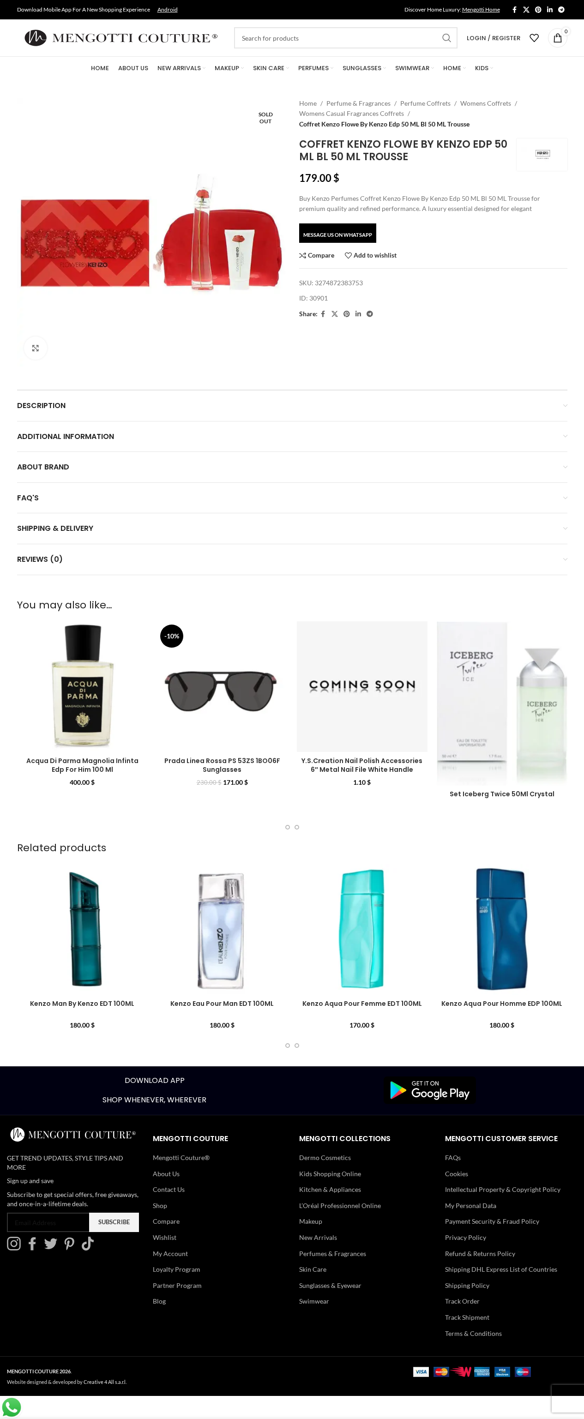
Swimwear (314, 1301)
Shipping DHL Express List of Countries (501, 1269)
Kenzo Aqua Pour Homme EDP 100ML (501, 1003)
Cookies (456, 1174)
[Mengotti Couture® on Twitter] (53, 1248)
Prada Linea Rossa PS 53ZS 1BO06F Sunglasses (222, 765)
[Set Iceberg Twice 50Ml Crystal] (502, 703)
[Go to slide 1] (287, 827)
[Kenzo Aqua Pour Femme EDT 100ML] (362, 929)
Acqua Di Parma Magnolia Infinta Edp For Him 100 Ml (82, 765)
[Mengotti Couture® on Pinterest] (71, 1248)
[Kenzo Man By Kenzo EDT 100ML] (82, 929)
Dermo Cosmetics (325, 1157)
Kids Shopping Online (330, 1174)
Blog (159, 1301)
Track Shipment (467, 1317)
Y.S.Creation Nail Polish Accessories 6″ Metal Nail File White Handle (361, 765)
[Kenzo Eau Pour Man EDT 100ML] (222, 929)
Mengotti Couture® (181, 1157)
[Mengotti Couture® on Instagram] (16, 1248)
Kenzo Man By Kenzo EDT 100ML (82, 1003)
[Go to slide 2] (297, 827)
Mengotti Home (481, 9)
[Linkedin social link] (549, 10)
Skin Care (312, 1269)
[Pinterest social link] (538, 10)
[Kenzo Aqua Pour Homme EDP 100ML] (502, 929)
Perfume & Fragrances (358, 103)
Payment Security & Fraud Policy (492, 1221)
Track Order (462, 1301)
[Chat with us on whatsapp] (11, 1406)
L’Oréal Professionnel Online (340, 1205)
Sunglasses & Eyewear (330, 1285)
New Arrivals (318, 1237)
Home (308, 103)
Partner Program (177, 1285)
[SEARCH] (447, 37)
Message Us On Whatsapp (337, 235)
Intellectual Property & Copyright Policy (502, 1189)
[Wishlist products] (534, 38)
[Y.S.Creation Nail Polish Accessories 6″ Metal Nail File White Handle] (362, 686)
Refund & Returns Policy (480, 1253)
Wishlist (164, 1237)
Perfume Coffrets (425, 103)
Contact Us (169, 1189)
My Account (170, 1253)
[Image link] (430, 1090)
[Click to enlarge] (35, 348)
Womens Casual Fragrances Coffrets (351, 113)
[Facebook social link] (514, 10)
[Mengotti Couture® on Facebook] (34, 1248)
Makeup (310, 1221)
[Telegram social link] (561, 10)
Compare (166, 1221)
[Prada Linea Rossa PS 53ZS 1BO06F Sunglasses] (222, 686)
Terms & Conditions (473, 1333)
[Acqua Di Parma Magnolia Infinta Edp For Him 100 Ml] (82, 686)
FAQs (453, 1157)
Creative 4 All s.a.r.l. (105, 1382)
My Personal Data (470, 1205)
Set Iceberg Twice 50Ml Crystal (502, 794)
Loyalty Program (176, 1269)
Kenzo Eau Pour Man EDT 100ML (222, 1003)
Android (167, 9)
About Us (166, 1174)
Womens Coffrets (485, 103)
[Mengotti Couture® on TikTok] (90, 1248)
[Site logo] (121, 37)
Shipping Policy (467, 1285)
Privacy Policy (465, 1237)
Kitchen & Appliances (330, 1189)
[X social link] (526, 10)
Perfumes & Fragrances (332, 1253)
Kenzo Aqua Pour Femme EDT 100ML (362, 1003)
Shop (160, 1205)
